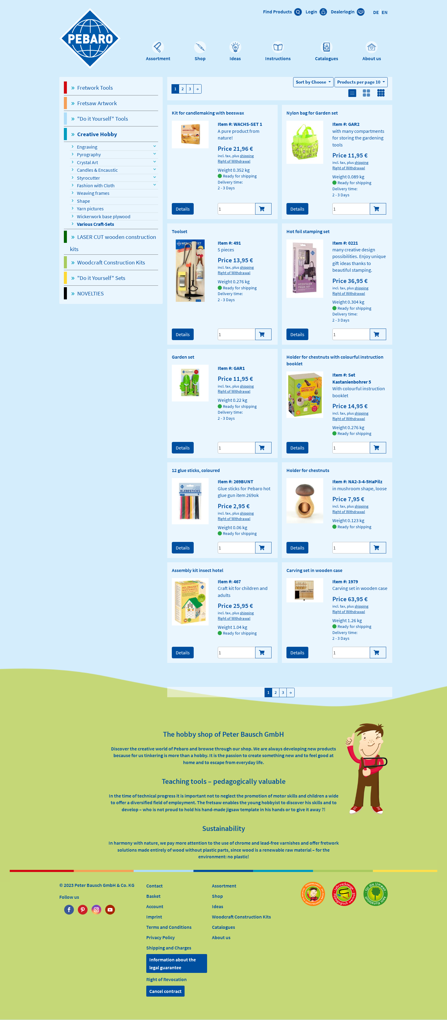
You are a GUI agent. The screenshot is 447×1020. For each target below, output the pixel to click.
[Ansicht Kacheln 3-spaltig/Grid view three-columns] (381, 94)
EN (385, 12)
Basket (153, 896)
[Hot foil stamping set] (304, 268)
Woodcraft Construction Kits (241, 917)
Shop (200, 58)
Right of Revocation (166, 979)
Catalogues (326, 58)
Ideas (235, 58)
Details (183, 209)
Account (154, 906)
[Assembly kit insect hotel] (190, 601)
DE (376, 12)
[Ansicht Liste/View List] (352, 94)
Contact (154, 886)
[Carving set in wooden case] (304, 590)
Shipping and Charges (168, 948)
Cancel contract (165, 991)
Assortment (158, 58)
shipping (247, 155)
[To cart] (263, 209)
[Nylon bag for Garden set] (304, 142)
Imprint (154, 917)
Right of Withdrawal (234, 161)
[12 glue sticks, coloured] (190, 501)
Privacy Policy (160, 937)
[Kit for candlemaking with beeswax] (190, 134)
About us (371, 58)
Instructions (278, 58)
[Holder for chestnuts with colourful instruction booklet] (304, 394)
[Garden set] (190, 383)
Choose (311, 82)
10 (359, 82)
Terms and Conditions (169, 927)
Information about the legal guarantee (172, 963)
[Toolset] (190, 270)
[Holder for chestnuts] (304, 500)
